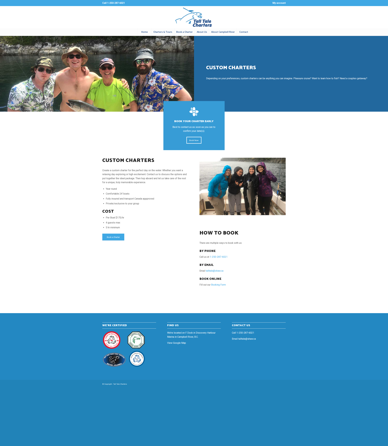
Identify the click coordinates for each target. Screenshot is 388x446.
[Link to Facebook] (279, 383)
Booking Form (218, 284)
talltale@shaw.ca (214, 270)
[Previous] (206, 186)
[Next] (278, 186)
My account (279, 3)
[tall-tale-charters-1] (194, 17)
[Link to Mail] (283, 383)
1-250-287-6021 (116, 3)
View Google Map (176, 342)
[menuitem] (278, 3)
